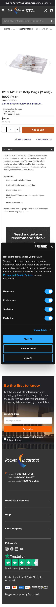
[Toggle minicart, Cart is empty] (51, 10)
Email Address (11, 414)
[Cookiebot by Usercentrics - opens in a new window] (35, 246)
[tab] (28, 149)
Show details (40, 330)
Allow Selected (27, 348)
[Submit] (52, 21)
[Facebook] (11, 549)
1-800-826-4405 (24, 474)
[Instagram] (7, 549)
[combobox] (29, 21)
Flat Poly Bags (25, 29)
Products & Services (27, 500)
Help (27, 514)
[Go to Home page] (22, 10)
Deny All (28, 358)
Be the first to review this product (21, 103)
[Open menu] (3, 10)
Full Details (8, 150)
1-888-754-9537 (26, 477)
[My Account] (45, 10)
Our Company (27, 528)
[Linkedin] (16, 549)
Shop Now (42, 3)
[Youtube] (21, 549)
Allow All (28, 339)
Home (7, 29)
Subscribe (28, 429)
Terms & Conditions (29, 437)
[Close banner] (52, 247)
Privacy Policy (14, 440)
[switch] (49, 300)
